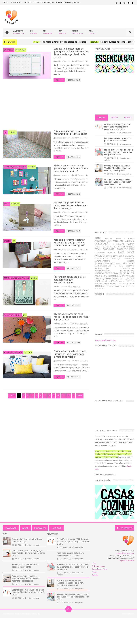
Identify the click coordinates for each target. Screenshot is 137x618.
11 (63, 396)
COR (92, 32)
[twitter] (120, 3)
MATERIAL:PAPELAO (127, 271)
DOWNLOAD (9, 50)
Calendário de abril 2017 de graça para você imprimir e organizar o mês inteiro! (28, 553)
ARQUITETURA (100, 241)
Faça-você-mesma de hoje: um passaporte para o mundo (117, 139)
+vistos (114, 117)
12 (69, 396)
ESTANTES (111, 253)
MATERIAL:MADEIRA (127, 268)
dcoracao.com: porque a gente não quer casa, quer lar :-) (57, 2)
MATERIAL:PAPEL (102, 270)
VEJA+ (58, 80)
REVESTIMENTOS (109, 284)
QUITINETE (122, 281)
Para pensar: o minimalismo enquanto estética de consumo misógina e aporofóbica (25, 578)
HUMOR (98, 259)
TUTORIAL (100, 286)
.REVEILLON (108, 238)
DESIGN (98, 246)
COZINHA (31, 167)
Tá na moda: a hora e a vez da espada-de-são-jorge (58, 42)
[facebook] (132, 3)
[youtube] (116, 3)
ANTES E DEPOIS (125, 238)
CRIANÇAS (129, 241)
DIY (33, 32)
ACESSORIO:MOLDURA (13, 315)
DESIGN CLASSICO (126, 247)
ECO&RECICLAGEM (125, 249)
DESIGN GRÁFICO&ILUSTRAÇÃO (16, 278)
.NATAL (6, 204)
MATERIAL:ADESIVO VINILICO (114, 261)
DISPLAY (34, 278)
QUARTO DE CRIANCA (106, 281)
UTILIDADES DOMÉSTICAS (113, 286)
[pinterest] (124, 3)
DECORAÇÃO (103, 243)
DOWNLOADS (40, 528)
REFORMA (98, 284)
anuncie (27, 2)
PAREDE (130, 273)
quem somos (15, 2)
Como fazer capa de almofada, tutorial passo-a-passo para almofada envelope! (70, 354)
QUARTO (106, 278)
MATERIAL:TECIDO (103, 273)
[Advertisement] (46, 107)
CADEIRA (7, 241)
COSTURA (89, 42)
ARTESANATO (118, 241)
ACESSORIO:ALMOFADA (13, 352)
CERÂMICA (15, 204)
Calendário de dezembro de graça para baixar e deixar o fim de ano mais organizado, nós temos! (71, 53)
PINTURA (119, 276)
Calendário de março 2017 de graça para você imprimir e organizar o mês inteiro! (117, 126)
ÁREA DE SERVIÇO (127, 286)
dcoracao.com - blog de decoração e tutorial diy (21, 614)
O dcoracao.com (98, 566)
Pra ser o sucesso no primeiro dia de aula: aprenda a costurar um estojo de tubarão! (118, 152)
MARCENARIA (129, 259)
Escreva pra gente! (126, 528)
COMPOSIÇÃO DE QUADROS (15, 167)
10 (58, 396)
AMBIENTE (18, 32)
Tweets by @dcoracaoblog (105, 340)
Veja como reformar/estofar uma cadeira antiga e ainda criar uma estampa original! (69, 242)
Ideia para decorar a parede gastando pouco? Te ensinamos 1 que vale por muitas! (71, 168)
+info (5, 2)
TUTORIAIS (56, 528)
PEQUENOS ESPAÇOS (103, 276)
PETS (113, 276)
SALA (119, 284)
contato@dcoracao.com (125, 553)
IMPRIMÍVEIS (20, 50)
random (101, 117)
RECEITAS (130, 281)
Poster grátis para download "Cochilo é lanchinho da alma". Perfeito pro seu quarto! (117, 168)
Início (94, 563)
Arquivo (127, 117)
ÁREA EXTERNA (99, 289)
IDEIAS (77, 32)
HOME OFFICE (111, 256)
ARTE (109, 241)
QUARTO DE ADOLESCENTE (123, 279)
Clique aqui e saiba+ (126, 560)
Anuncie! (95, 572)
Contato (95, 575)
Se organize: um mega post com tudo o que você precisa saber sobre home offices (118, 182)
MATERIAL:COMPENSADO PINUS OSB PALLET (114, 263)
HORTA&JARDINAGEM (125, 256)
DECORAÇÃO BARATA (123, 244)
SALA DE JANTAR (128, 284)
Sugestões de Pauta (99, 569)
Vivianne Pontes (128, 614)
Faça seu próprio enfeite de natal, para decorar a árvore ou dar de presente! (70, 205)
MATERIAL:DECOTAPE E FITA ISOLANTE (114, 266)
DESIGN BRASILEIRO (111, 247)
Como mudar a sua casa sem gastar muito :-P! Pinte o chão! (70, 132)
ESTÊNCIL (12, 132)
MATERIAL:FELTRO (102, 268)
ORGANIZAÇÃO (119, 273)
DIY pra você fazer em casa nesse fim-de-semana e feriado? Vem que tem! (71, 317)
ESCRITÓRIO (100, 253)
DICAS (30, 42)
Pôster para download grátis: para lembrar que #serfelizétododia (69, 280)
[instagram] (128, 3)
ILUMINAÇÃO (116, 259)
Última (79, 396)
